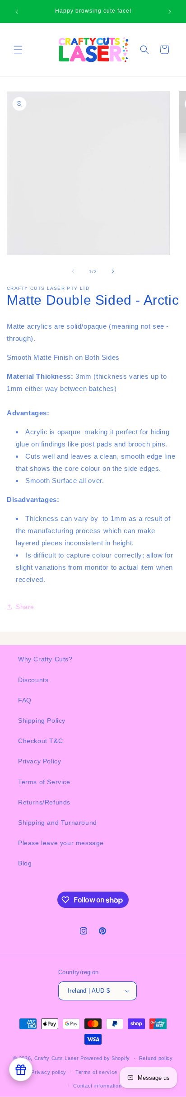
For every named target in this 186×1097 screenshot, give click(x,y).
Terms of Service (44, 782)
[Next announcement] (170, 12)
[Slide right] (113, 271)
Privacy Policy (39, 761)
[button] (18, 50)
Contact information (97, 1085)
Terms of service (96, 1072)
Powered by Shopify (105, 1058)
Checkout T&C (40, 740)
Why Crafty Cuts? (45, 659)
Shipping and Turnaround (57, 822)
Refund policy (156, 1058)
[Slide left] (73, 271)
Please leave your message (61, 842)
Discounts (33, 679)
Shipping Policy (41, 720)
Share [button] (25, 606)
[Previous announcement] (17, 12)
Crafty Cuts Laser (57, 1058)
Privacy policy (48, 1072)
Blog (25, 863)
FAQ (25, 700)
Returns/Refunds (44, 802)
